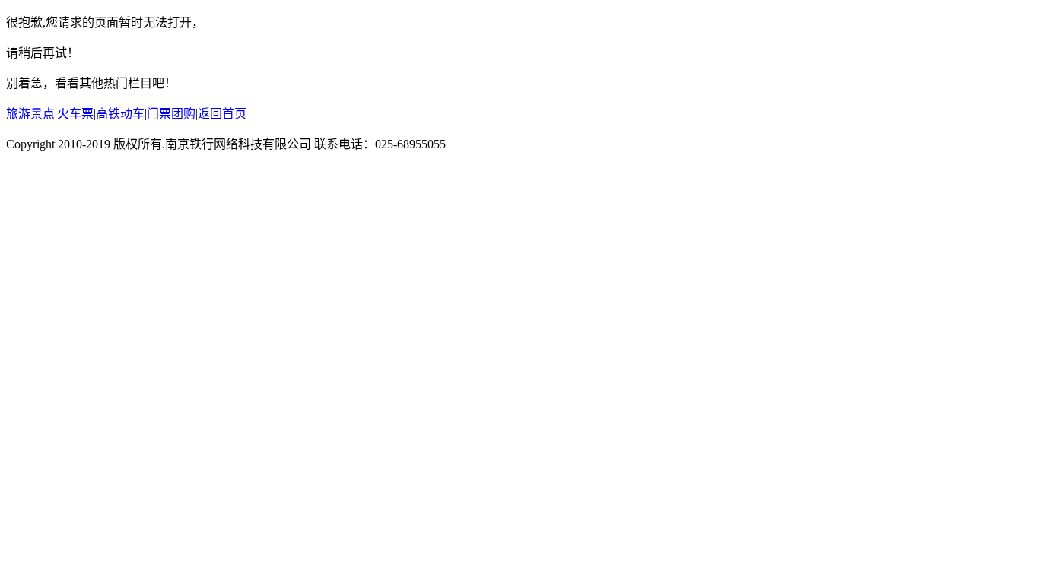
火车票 (75, 113)
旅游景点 (30, 113)
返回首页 (222, 113)
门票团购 (171, 113)
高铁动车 (120, 113)
